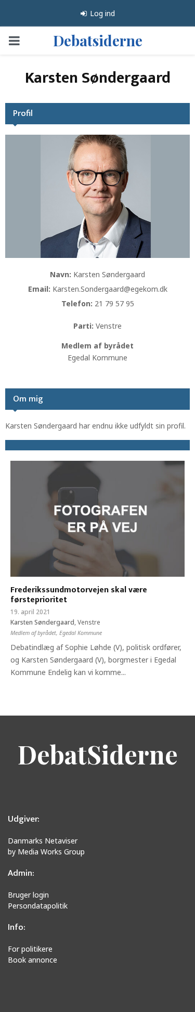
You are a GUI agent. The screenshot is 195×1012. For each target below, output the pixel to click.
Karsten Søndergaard (109, 274)
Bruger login (28, 895)
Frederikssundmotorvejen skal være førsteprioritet (78, 595)
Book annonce (32, 960)
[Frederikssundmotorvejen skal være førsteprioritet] (97, 519)
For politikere (30, 949)
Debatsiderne (97, 40)
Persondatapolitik (38, 906)
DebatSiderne (98, 754)
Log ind (101, 13)
